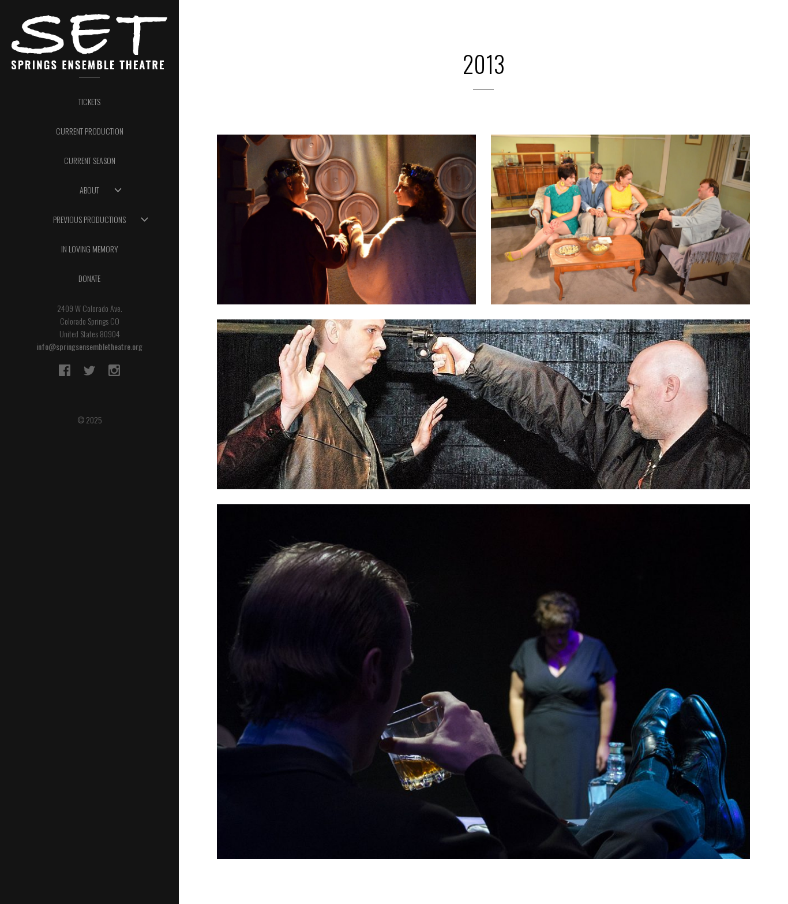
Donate (89, 278)
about (346, 251)
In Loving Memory (89, 249)
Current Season (89, 160)
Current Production (89, 131)
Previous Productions (89, 219)
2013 (296, 179)
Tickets (89, 101)
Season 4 (346, 189)
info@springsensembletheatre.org (89, 346)
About (89, 190)
